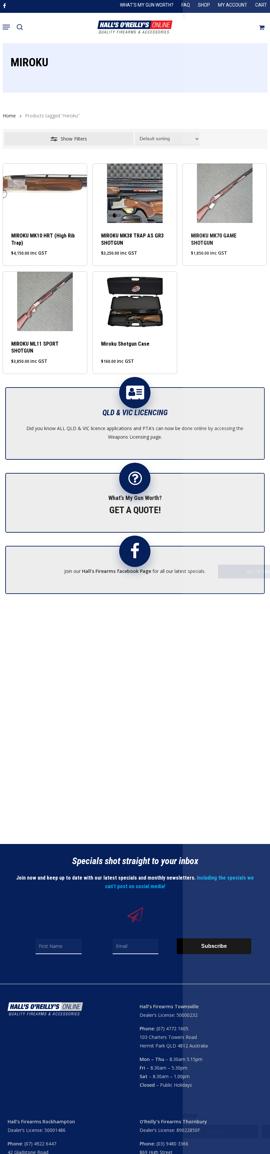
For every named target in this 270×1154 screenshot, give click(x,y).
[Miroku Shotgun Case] (134, 301)
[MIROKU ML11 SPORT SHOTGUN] (45, 301)
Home (9, 115)
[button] (6, 27)
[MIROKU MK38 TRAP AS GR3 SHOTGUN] (134, 193)
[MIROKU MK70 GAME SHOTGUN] (224, 193)
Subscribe (214, 946)
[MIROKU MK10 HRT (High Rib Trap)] (45, 193)
